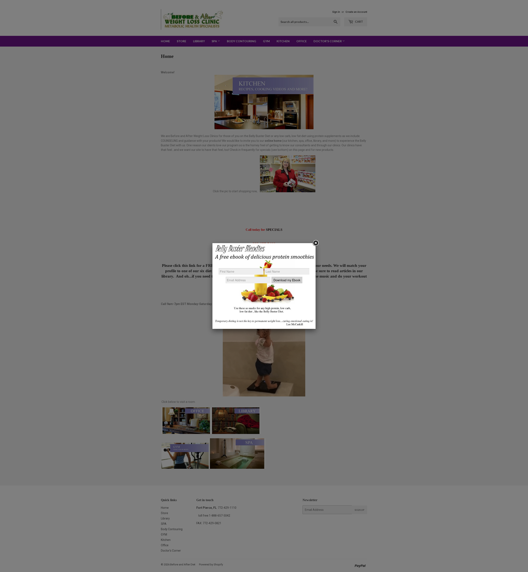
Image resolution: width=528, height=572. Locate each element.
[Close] (315, 243)
